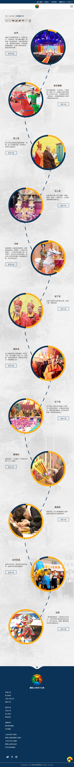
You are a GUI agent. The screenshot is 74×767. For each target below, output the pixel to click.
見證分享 (8, 710)
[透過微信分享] (13, 21)
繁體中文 (62, 2)
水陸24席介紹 (9, 698)
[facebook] (12, 757)
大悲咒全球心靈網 (11, 741)
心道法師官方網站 (11, 734)
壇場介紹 (8, 692)
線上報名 (40, 2)
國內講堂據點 (9, 726)
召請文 (46, 2)
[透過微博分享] (16, 21)
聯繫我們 (8, 722)
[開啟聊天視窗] (69, 759)
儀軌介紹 (8, 702)
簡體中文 (70, 2)
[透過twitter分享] (19, 21)
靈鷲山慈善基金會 (11, 744)
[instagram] (16, 757)
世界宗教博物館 (10, 747)
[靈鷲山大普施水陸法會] (37, 6)
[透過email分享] (6, 21)
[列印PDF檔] (9, 21)
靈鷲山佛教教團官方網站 (13, 737)
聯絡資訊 (8, 717)
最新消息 (8, 707)
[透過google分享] (26, 21)
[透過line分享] (23, 21)
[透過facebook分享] (29, 21)
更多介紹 (11, 54)
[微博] (7, 757)
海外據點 (8, 729)
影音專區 (8, 695)
